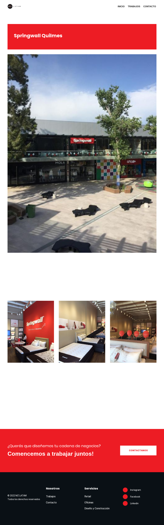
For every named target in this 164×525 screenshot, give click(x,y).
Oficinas (88, 502)
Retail (87, 496)
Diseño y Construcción (97, 508)
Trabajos (134, 6)
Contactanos (138, 450)
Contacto (149, 6)
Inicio (121, 6)
